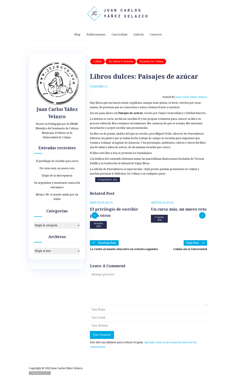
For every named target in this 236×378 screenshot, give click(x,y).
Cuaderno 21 (99, 86)
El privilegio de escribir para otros (57, 161)
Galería (139, 34)
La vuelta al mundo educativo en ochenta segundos (124, 249)
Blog (77, 34)
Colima (97, 61)
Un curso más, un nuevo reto (56, 168)
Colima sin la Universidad (190, 249)
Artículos (97, 202)
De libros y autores (121, 61)
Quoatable (44, 373)
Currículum (119, 34)
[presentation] (95, 215)
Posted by (185, 97)
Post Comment (102, 334)
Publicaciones (96, 34)
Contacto (156, 34)
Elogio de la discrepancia (57, 175)
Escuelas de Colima (151, 61)
